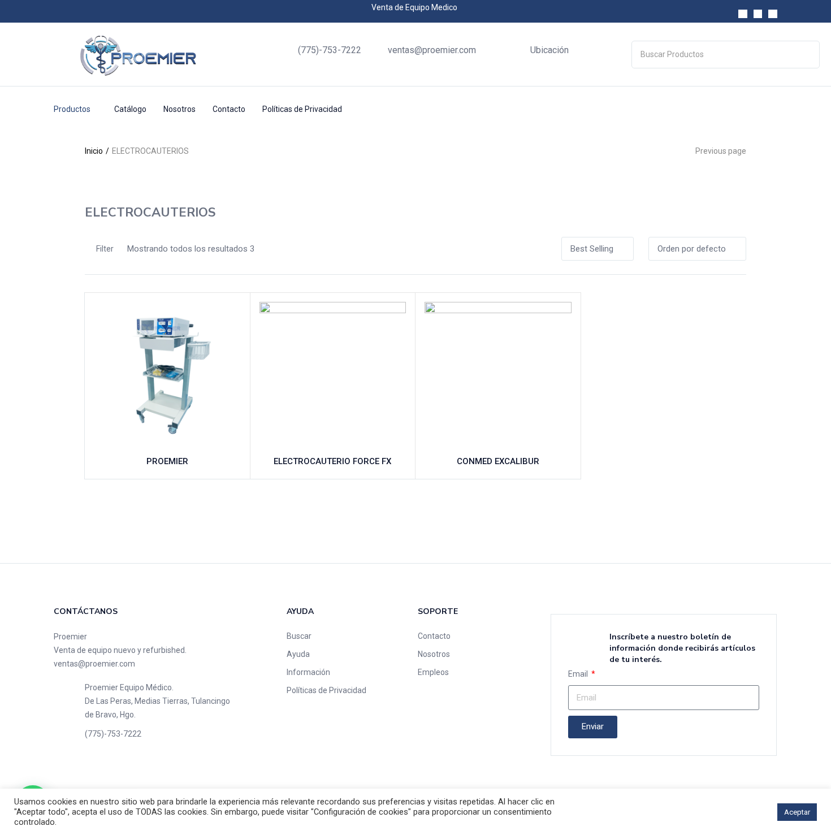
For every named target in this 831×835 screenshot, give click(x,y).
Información (308, 672)
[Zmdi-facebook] (742, 14)
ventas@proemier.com (432, 50)
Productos (73, 109)
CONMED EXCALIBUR (498, 461)
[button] (597, 249)
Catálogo (130, 109)
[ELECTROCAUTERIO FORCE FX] (332, 375)
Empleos (433, 672)
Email (579, 673)
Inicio (94, 150)
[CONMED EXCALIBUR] (498, 375)
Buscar (299, 636)
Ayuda (298, 654)
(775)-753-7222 (329, 50)
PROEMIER (167, 461)
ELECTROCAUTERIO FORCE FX (332, 461)
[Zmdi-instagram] (758, 14)
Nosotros (179, 109)
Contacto (229, 109)
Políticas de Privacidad (302, 109)
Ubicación (549, 50)
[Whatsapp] (772, 14)
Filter (105, 248)
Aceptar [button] (797, 812)
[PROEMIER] (167, 375)
